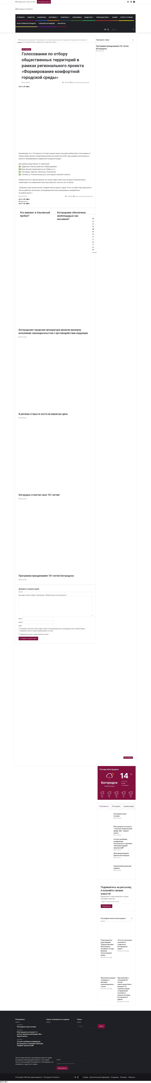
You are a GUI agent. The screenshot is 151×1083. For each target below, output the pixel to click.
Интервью (53, 17)
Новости (30, 17)
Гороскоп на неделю (47, 23)
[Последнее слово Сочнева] (106, 818)
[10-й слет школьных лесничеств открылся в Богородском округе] (125, 930)
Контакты (61, 23)
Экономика (77, 17)
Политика (65, 17)
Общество (88, 17)
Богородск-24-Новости (51, 1077)
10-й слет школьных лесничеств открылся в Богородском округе (125, 944)
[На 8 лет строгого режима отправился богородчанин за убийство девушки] (50, 1047)
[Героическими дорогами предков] (106, 870)
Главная (85, 1077)
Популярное (103, 806)
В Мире (114, 17)
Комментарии (129, 806)
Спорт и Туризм (126, 17)
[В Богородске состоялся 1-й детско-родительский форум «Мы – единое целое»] (106, 831)
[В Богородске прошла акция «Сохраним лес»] (69, 1028)
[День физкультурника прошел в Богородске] (106, 858)
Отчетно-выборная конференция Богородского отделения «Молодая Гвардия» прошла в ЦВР (123, 843)
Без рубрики (26, 49)
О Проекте (21, 17)
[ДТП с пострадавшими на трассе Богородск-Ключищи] (60, 1047)
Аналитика (41, 17)
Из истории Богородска (26, 23)
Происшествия (102, 17)
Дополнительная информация (100, 1077)
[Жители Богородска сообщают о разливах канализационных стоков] (108, 968)
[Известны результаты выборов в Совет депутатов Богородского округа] (60, 1038)
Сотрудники (115, 1077)
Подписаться (106, 906)
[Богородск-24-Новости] (24, 9)
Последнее (116, 806)
